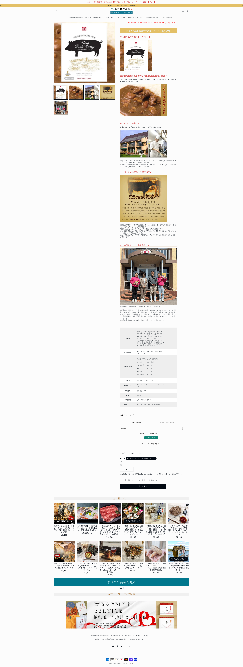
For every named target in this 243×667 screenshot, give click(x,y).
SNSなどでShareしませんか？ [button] (132, 453)
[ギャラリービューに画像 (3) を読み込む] (92, 92)
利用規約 (139, 636)
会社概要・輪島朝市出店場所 (104, 639)
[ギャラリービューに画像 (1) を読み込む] (61, 92)
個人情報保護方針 (122, 639)
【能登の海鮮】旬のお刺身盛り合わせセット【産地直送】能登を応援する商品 (87, 528)
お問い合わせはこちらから (139, 639)
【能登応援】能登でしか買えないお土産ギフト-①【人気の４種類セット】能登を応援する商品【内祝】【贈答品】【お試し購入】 (156, 530)
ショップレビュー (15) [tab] (167, 422)
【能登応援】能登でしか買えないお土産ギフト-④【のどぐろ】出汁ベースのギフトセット (87, 567)
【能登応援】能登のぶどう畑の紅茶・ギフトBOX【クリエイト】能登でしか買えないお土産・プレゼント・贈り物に (110, 568)
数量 (121, 465)
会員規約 (147, 636)
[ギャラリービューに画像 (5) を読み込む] (61, 108)
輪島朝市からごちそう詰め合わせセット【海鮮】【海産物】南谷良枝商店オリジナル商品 (64, 529)
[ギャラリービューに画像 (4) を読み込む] (107, 92)
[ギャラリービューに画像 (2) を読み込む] (76, 92)
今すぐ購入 (143, 486)
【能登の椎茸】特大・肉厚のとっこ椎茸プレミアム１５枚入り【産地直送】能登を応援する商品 (156, 567)
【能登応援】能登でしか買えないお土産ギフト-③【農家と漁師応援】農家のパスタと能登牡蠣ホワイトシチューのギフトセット (133, 530)
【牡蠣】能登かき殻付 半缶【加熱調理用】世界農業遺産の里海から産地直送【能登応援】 (178, 567)
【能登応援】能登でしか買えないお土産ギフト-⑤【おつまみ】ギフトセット (133, 566)
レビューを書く (151, 438)
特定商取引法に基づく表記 (100, 636)
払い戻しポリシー (128, 636)
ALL (120, 588)
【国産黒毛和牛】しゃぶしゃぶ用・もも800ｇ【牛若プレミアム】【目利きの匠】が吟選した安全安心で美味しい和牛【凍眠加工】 (110, 530)
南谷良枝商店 (117, 663)
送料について (115, 636)
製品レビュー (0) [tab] (136, 422)
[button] (56, 10)
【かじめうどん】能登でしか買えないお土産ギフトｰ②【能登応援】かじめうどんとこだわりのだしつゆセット (178, 530)
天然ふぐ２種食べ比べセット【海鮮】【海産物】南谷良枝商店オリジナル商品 (64, 566)
